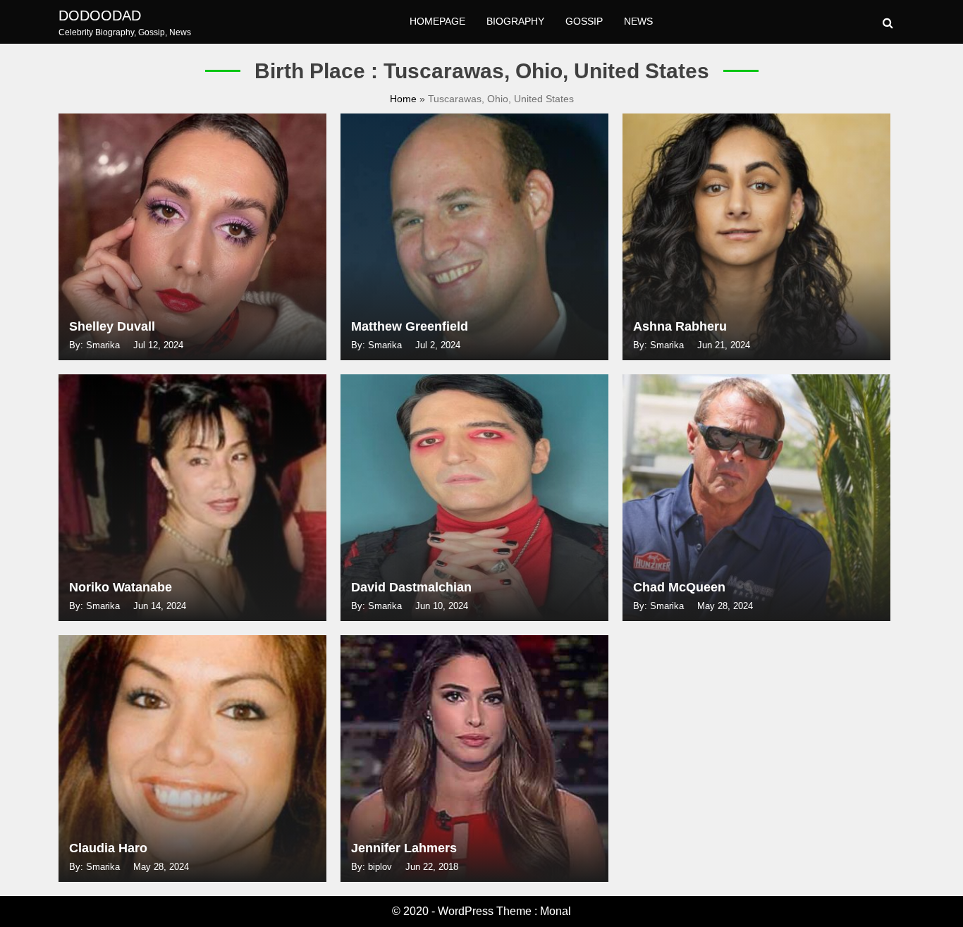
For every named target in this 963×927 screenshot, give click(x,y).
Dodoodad (100, 15)
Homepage (437, 21)
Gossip (584, 21)
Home (404, 98)
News (638, 21)
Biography (515, 21)
